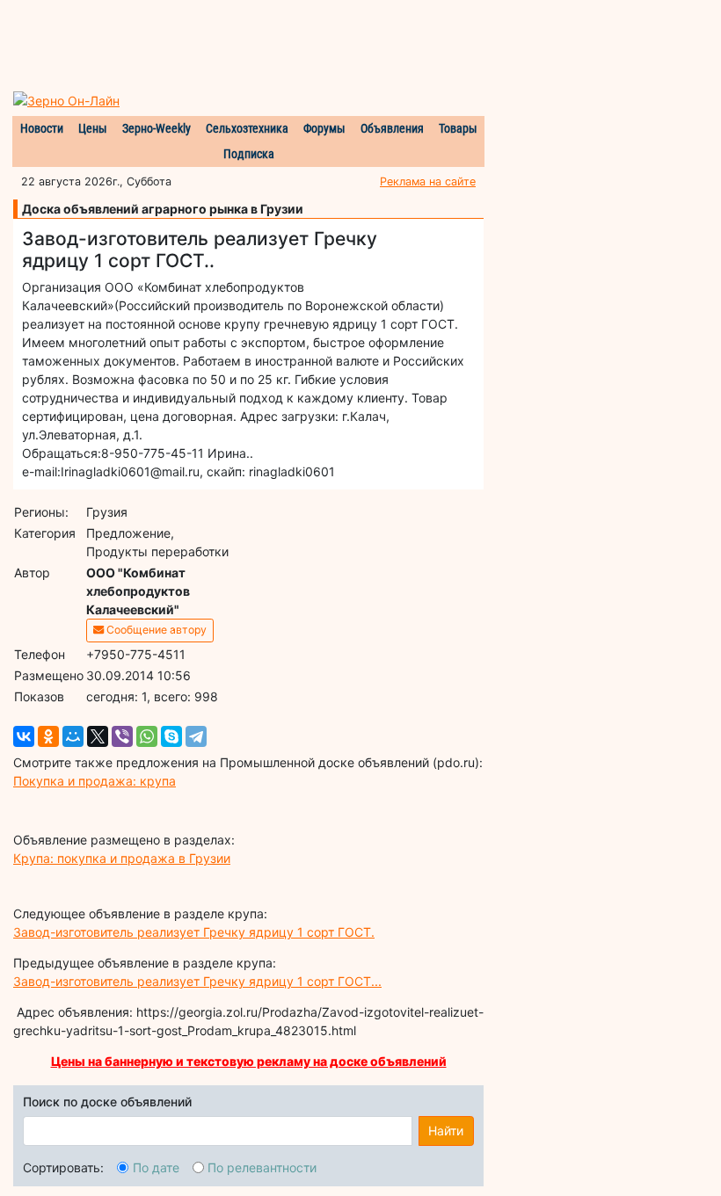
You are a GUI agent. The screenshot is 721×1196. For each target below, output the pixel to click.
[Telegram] (196, 736)
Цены (92, 128)
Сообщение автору (155, 629)
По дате (156, 1167)
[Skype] (171, 736)
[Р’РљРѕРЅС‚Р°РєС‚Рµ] (23, 736)
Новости (41, 128)
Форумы (324, 128)
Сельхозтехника (247, 128)
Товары (458, 128)
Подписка (248, 154)
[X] (97, 736)
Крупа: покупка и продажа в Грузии (121, 858)
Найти (445, 1130)
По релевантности (262, 1167)
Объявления (392, 128)
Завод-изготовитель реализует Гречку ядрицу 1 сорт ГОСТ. (194, 931)
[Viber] (122, 736)
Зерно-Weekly (156, 128)
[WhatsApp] (146, 736)
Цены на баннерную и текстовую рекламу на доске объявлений (249, 1061)
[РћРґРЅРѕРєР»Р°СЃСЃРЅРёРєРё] (48, 736)
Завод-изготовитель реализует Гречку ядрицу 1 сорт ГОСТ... (197, 981)
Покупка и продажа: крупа (94, 780)
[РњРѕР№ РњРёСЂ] (73, 736)
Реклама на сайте (428, 181)
